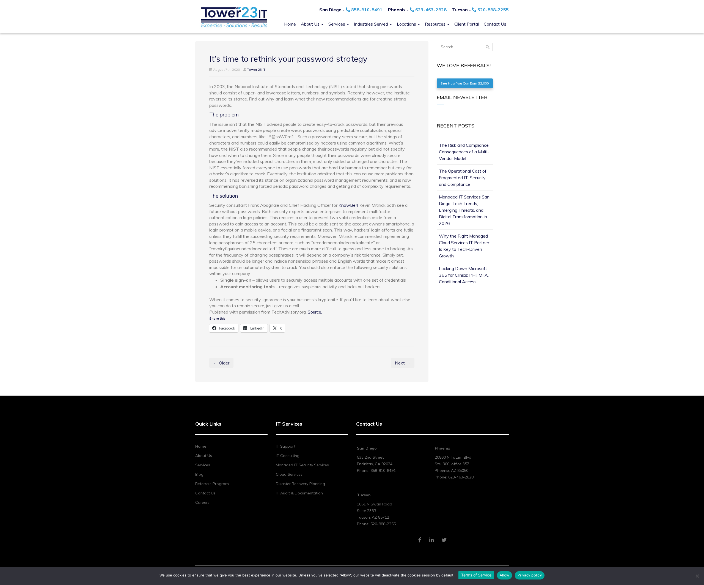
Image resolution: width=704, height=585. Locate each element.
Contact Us (495, 24)
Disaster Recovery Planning (300, 483)
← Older (221, 363)
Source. (315, 312)
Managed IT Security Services (302, 464)
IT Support (285, 446)
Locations (407, 24)
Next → (402, 363)
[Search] (487, 47)
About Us (311, 24)
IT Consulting (287, 455)
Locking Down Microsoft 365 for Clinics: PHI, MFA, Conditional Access (464, 275)
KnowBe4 (348, 205)
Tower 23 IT (256, 69)
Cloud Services (289, 474)
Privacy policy (530, 575)
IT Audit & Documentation (299, 493)
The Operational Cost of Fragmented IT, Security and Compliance (462, 177)
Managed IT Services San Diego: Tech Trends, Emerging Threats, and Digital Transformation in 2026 (464, 210)
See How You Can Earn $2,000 (465, 83)
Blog (199, 474)
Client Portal (466, 24)
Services (337, 24)
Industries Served (371, 24)
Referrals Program (212, 483)
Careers (202, 502)
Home (290, 24)
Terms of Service (476, 575)
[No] (697, 576)
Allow (504, 575)
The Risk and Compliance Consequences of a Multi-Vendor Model (464, 151)
